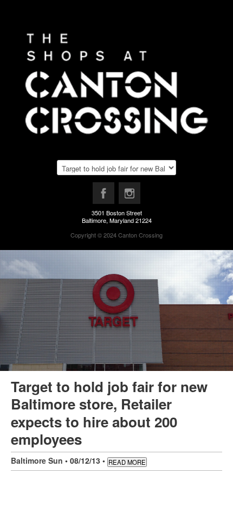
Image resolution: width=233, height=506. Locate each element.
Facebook (104, 196)
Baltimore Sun (37, 460)
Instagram (130, 196)
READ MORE (127, 462)
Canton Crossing (140, 234)
